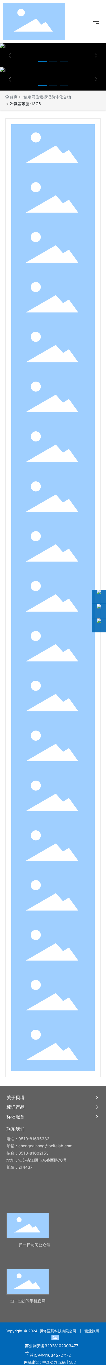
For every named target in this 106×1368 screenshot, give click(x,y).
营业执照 (92, 1331)
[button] (42, 61)
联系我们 (16, 1129)
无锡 (62, 1362)
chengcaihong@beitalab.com (45, 1145)
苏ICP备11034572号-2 (50, 1355)
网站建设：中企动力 (40, 1362)
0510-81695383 (33, 1138)
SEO (72, 1362)
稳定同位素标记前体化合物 (47, 96)
